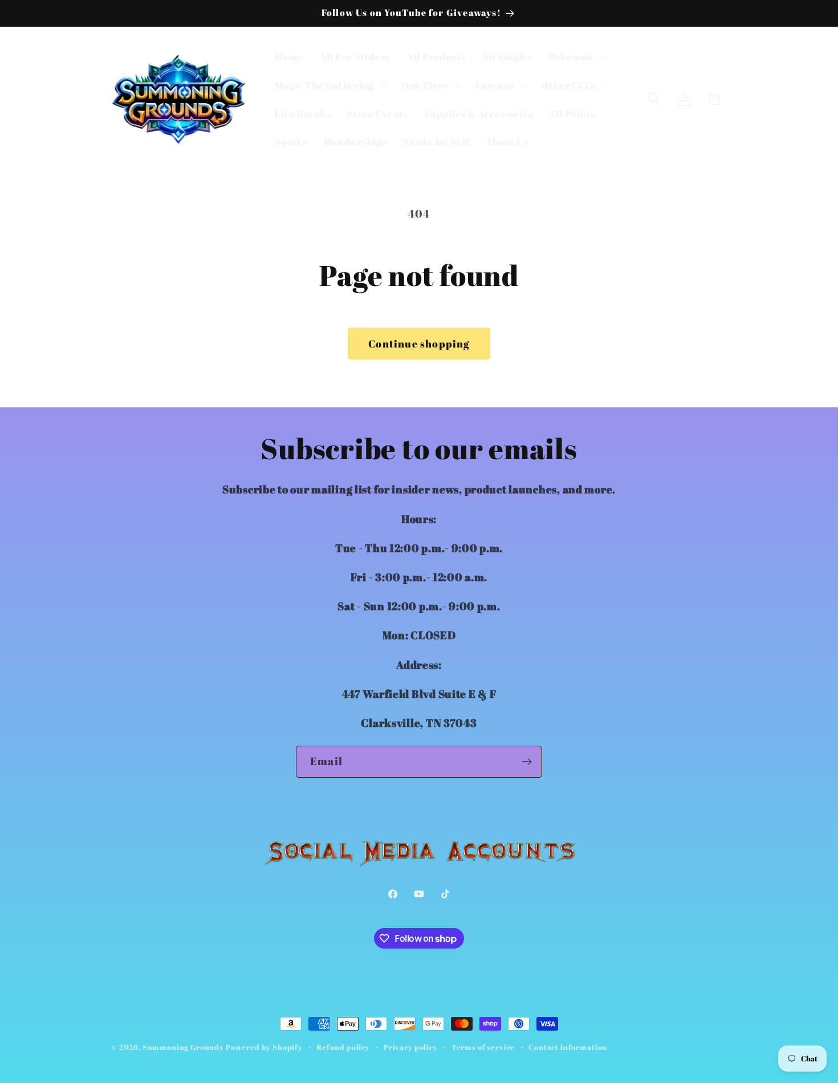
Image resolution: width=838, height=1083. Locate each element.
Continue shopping (418, 343)
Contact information (567, 1047)
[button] (576, 57)
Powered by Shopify (264, 1047)
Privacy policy (411, 1047)
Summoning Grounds (183, 1047)
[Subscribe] (526, 762)
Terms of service (483, 1047)
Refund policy (343, 1047)
